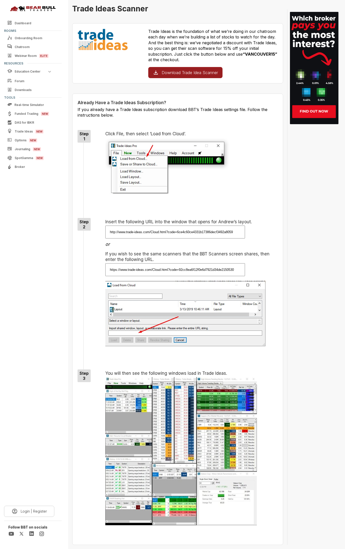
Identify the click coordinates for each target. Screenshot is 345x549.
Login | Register (34, 511)
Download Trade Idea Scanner (190, 72)
